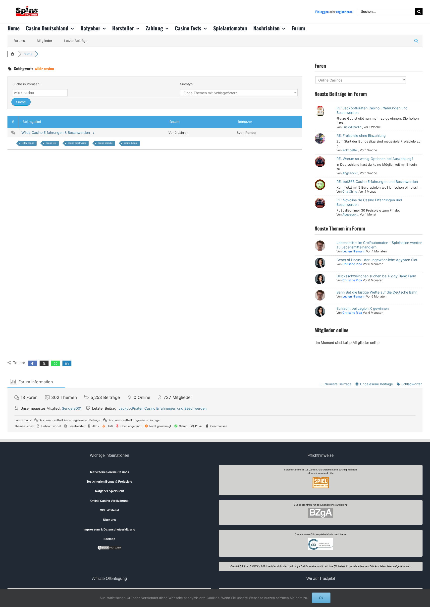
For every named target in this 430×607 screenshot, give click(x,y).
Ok (321, 598)
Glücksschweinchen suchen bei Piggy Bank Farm (376, 276)
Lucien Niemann (353, 251)
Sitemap (109, 539)
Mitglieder (44, 41)
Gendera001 (72, 408)
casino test (51, 143)
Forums (19, 41)
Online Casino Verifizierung (109, 501)
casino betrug (130, 143)
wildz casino (28, 143)
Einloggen (322, 11)
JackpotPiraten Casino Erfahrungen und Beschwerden (162, 408)
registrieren (344, 11)
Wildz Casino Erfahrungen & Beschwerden (56, 132)
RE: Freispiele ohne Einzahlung (361, 135)
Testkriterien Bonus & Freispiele (109, 481)
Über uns (109, 520)
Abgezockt (350, 173)
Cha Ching (349, 191)
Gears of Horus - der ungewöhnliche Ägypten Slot (376, 260)
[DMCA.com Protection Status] (109, 547)
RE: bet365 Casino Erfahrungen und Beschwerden (377, 181)
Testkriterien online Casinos (109, 472)
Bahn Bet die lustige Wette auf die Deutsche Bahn (376, 292)
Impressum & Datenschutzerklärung (109, 529)
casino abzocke (105, 143)
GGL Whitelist (109, 510)
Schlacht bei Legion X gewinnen (362, 308)
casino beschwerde (77, 143)
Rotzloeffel (350, 150)
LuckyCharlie (351, 127)
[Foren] (12, 54)
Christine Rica (352, 264)
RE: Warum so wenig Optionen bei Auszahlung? (374, 158)
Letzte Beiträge (76, 41)
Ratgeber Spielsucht (109, 491)
